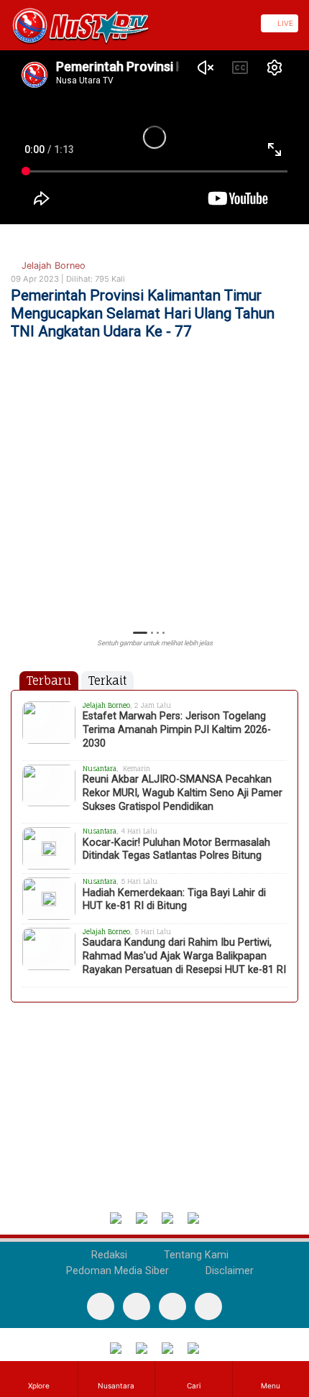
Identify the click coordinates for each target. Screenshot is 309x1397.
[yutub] (136, 1306)
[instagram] (208, 1306)
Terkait (107, 680)
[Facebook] (100, 1306)
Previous (17, 511)
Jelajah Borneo (52, 265)
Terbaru (49, 680)
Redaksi (107, 1255)
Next (291, 511)
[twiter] (172, 1306)
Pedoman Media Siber (116, 1271)
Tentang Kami (195, 1255)
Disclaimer (228, 1271)
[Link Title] (5, 23)
